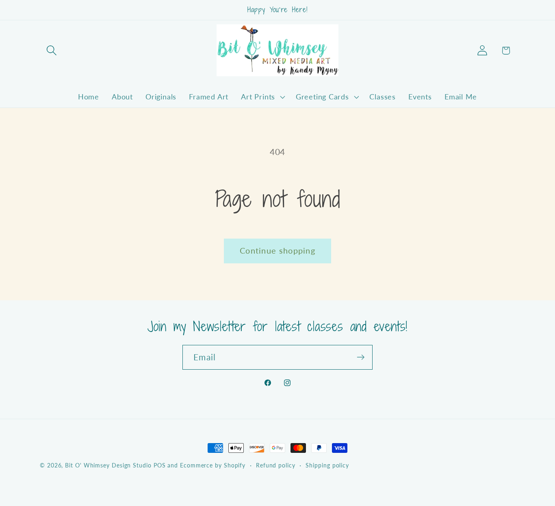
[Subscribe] (360, 357)
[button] (51, 50)
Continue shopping (277, 250)
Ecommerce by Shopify (212, 465)
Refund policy (275, 465)
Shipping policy (327, 465)
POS (160, 465)
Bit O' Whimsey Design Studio (108, 465)
